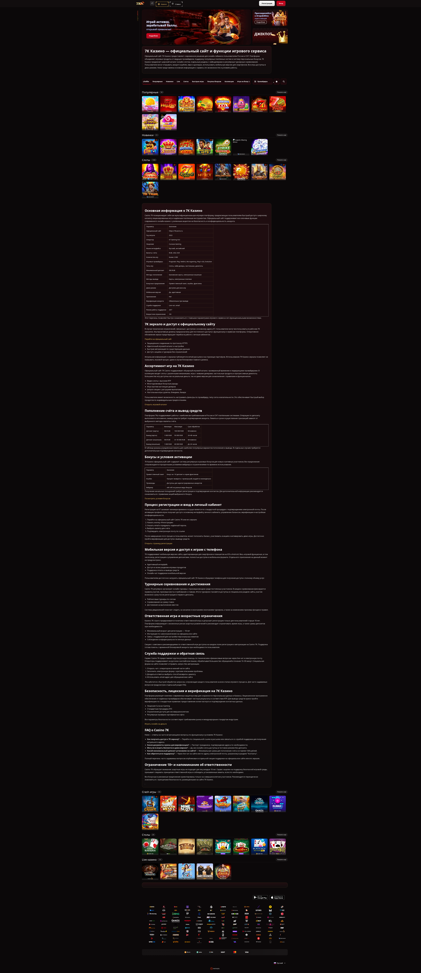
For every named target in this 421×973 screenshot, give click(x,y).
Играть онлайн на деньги (156, 724)
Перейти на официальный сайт (158, 339)
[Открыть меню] (152, 3)
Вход (281, 3)
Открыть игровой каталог (156, 404)
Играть (150, 111)
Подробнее (153, 36)
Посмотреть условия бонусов (157, 498)
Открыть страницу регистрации (158, 543)
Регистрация (267, 3)
